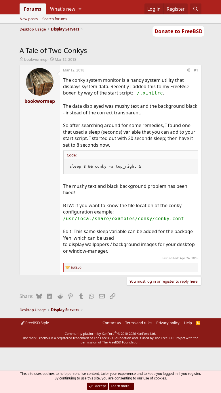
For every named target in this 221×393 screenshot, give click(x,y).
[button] (80, 8)
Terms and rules (138, 322)
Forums (32, 9)
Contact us (111, 322)
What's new (62, 9)
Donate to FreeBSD (179, 31)
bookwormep (35, 59)
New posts (29, 18)
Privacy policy (168, 322)
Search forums (54, 18)
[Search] (196, 8)
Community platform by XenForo (110, 333)
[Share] (188, 70)
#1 (196, 70)
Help (188, 322)
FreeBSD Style (36, 322)
